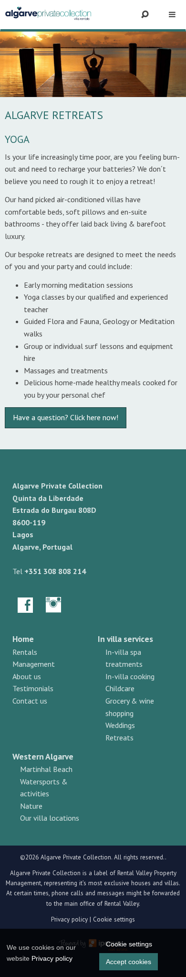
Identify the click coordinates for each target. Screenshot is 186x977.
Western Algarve (42, 756)
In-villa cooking (130, 676)
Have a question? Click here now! (65, 417)
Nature (31, 806)
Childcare (119, 688)
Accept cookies (128, 962)
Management (33, 664)
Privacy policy (69, 919)
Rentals (24, 652)
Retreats (119, 737)
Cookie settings (114, 919)
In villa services (125, 638)
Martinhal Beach (46, 769)
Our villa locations (49, 818)
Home (23, 638)
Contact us (29, 701)
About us (26, 676)
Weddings (120, 725)
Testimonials (32, 688)
